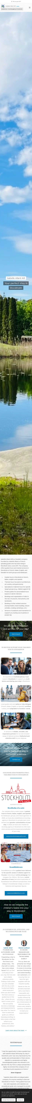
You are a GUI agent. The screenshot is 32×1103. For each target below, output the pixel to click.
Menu (29, 7)
